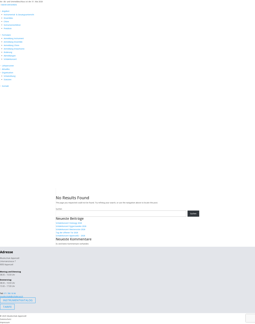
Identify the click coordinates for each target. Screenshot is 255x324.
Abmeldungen (10, 55)
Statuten (7, 79)
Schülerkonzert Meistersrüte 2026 (70, 229)
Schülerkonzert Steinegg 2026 (69, 223)
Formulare (6, 35)
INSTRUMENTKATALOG (18, 300)
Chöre (6, 21)
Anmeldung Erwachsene (14, 48)
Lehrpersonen (8, 65)
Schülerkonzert (10, 59)
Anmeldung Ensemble (13, 42)
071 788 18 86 (10, 293)
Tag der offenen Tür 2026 (67, 232)
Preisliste (8, 28)
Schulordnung (10, 76)
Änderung (8, 52)
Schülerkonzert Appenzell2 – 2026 (70, 235)
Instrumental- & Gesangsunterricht (19, 14)
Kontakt (5, 86)
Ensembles (8, 18)
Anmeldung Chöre (11, 45)
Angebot (5, 11)
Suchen (59, 209)
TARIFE (7, 307)
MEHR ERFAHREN (9, 4)
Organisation (7, 72)
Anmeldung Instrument (14, 38)
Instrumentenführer (12, 25)
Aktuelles (6, 69)
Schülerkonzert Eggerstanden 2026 (71, 226)
